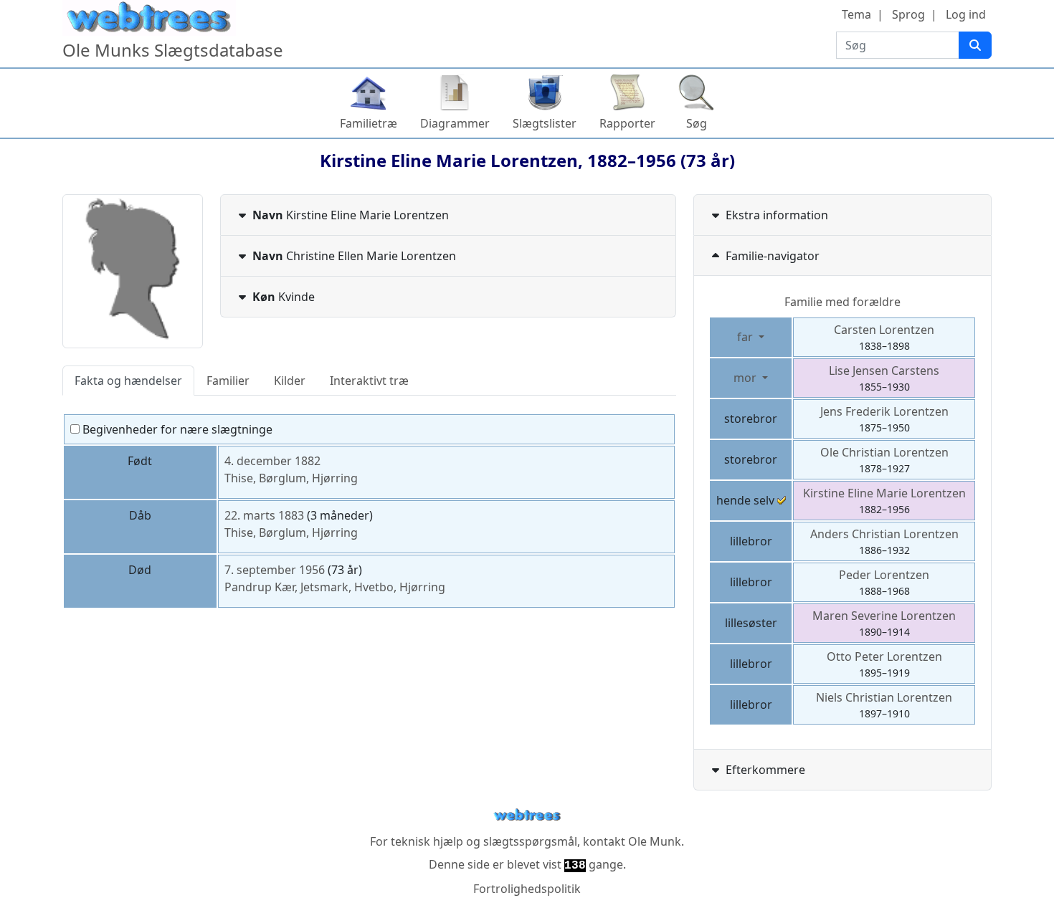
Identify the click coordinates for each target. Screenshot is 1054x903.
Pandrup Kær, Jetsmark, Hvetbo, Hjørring (334, 587)
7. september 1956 (274, 570)
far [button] (746, 337)
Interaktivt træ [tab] (369, 380)
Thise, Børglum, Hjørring (291, 478)
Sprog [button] (908, 14)
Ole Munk (654, 841)
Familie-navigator (773, 256)
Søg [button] (696, 123)
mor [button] (746, 378)
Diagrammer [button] (455, 123)
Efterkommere (765, 770)
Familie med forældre (842, 302)
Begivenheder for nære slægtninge (176, 429)
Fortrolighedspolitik (527, 889)
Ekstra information (777, 215)
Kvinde (283, 297)
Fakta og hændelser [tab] (128, 380)
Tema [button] (856, 14)
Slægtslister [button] (544, 123)
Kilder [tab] (289, 380)
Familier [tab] (228, 380)
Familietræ (368, 123)
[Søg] (975, 45)
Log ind (966, 14)
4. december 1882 (272, 461)
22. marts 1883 (264, 515)
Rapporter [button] (627, 123)
